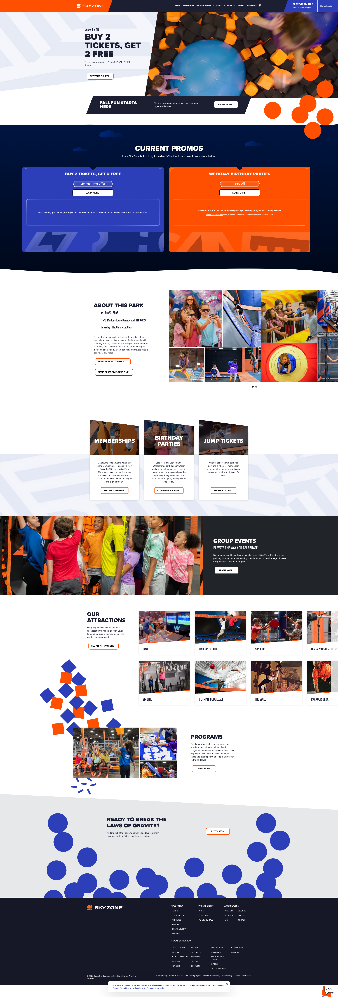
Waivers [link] (175, 924)
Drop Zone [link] (195, 966)
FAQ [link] (225, 920)
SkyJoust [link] (195, 948)
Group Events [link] (204, 915)
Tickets (177, 6)
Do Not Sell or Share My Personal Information (145, 988)
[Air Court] (164, 683)
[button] (303, 6)
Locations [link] (228, 911)
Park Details (252, 6)
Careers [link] (241, 915)
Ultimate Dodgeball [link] (181, 957)
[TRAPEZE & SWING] (164, 633)
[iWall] (220, 633)
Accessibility (227, 975)
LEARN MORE (92, 192)
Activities (228, 6)
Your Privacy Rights (193, 975)
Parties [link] (201, 911)
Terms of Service (176, 975)
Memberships (188, 6)
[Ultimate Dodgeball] (276, 683)
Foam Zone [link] (176, 961)
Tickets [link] (175, 911)
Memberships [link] (178, 915)
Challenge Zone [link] (218, 968)
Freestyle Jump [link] (179, 948)
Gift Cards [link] (176, 920)
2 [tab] (256, 387)
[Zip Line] (220, 683)
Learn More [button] (225, 104)
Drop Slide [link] (196, 957)
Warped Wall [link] (217, 948)
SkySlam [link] (175, 952)
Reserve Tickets (223, 490)
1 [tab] (253, 387)
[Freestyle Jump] (276, 633)
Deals (218, 6)
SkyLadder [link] (196, 952)
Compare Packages (168, 490)
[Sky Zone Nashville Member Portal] (260, 6)
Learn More (226, 570)
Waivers (241, 6)
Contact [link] (241, 920)
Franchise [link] (229, 915)
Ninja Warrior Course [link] (217, 958)
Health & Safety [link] (179, 929)
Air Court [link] (235, 952)
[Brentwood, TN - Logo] (96, 6)
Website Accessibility (211, 975)
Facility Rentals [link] (205, 920)
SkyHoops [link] (176, 966)
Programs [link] (176, 934)
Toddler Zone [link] (237, 948)
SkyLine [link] (194, 961)
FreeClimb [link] (215, 952)
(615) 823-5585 (109, 313)
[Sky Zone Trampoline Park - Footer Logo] (105, 907)
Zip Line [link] (214, 964)
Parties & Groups (203, 6)
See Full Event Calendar (112, 361)
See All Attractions (102, 645)
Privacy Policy (161, 975)
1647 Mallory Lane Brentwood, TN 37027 (123, 320)
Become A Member (114, 490)
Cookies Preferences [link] (242, 975)
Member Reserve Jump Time (113, 372)
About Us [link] (242, 911)
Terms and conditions (214, 214)
